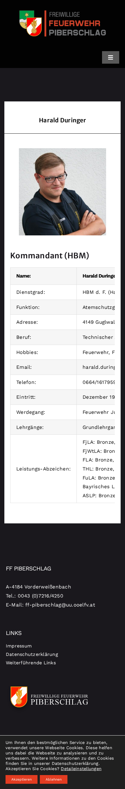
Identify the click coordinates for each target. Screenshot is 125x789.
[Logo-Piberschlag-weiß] (49, 685)
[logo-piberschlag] (62, 7)
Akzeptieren (21, 779)
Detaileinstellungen (81, 768)
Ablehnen (54, 779)
